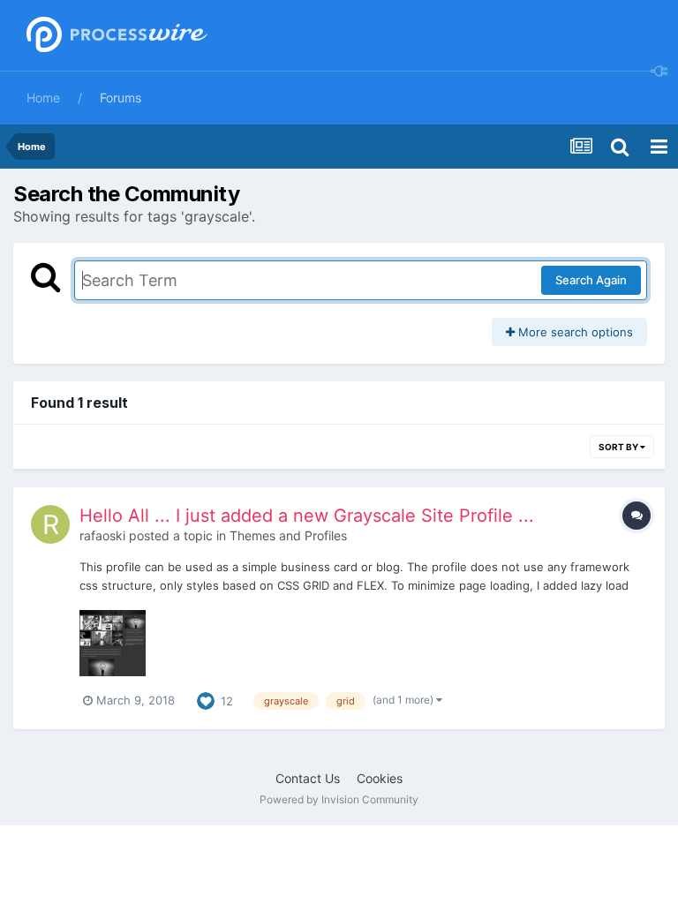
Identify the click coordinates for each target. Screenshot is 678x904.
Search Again (591, 280)
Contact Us (307, 778)
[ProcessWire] (114, 35)
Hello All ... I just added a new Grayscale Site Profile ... (306, 515)
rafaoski (102, 535)
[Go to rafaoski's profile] (50, 524)
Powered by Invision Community (339, 799)
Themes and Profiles (288, 535)
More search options (574, 332)
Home (43, 97)
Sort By (619, 446)
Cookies (380, 778)
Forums (120, 97)
